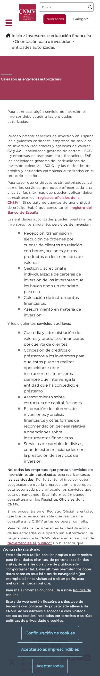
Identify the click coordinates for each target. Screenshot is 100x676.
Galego (79, 19)
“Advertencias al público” (30, 543)
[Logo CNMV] (27, 12)
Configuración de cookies (50, 633)
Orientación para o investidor (43, 41)
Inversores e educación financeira (58, 35)
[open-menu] (10, 22)
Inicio (17, 35)
